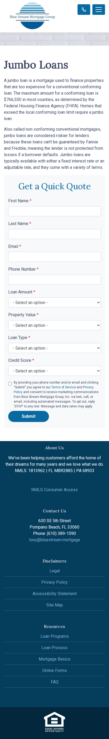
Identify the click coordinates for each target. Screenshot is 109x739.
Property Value (23, 314)
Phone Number (23, 269)
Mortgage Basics (54, 659)
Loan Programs (54, 636)
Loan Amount (21, 291)
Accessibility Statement (55, 593)
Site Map (54, 605)
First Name (19, 200)
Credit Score (21, 360)
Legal (54, 570)
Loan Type (19, 337)
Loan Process (54, 647)
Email (14, 246)
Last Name (19, 223)
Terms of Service (63, 387)
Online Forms (54, 670)
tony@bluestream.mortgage (54, 539)
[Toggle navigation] (98, 9)
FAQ (54, 681)
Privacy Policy (54, 582)
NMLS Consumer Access (54, 489)
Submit (28, 416)
